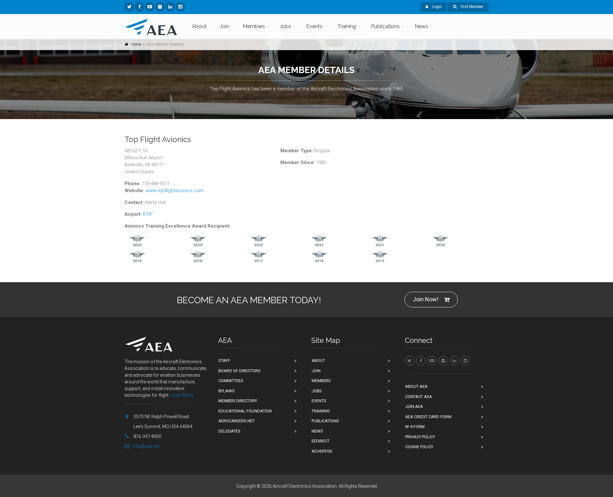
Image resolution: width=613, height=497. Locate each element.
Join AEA (414, 406)
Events (314, 26)
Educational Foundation (245, 411)
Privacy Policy (420, 436)
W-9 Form (415, 426)
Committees (230, 380)
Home (136, 44)
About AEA (416, 386)
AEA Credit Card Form (428, 416)
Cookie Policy (419, 446)
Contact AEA (418, 396)
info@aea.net (145, 446)
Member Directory (237, 400)
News (421, 26)
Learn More (181, 395)
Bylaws (226, 390)
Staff (224, 360)
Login (436, 6)
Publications (385, 26)
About (199, 26)
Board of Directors (239, 370)
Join (224, 26)
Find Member (471, 6)
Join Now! (425, 299)
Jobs (285, 26)
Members (254, 26)
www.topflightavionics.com (175, 190)
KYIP (148, 214)
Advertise (322, 451)
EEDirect (320, 441)
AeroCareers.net (236, 420)
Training (346, 26)
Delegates (229, 431)
